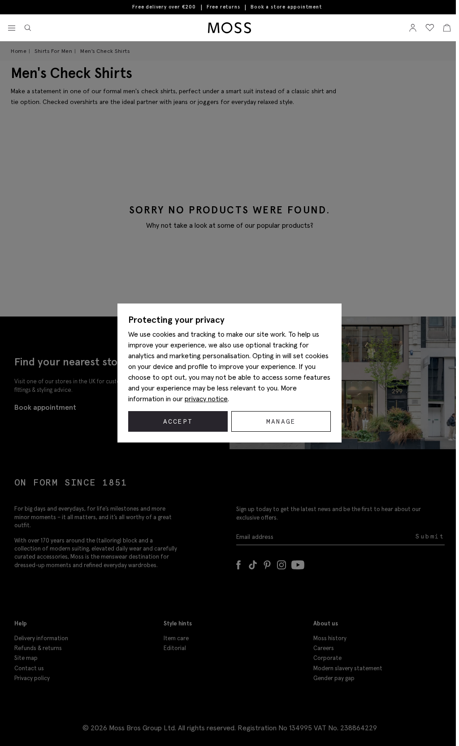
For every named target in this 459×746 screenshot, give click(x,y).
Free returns (223, 7)
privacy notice (206, 398)
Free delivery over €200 (163, 7)
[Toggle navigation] (12, 28)
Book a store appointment (286, 6)
